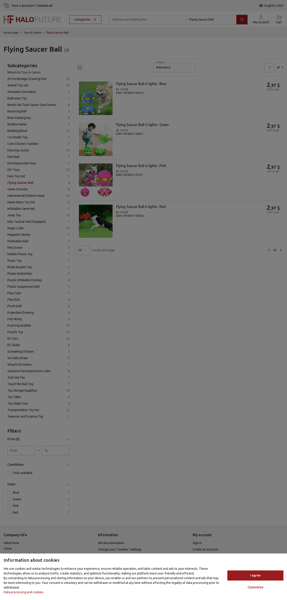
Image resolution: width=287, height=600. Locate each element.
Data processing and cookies (23, 592)
